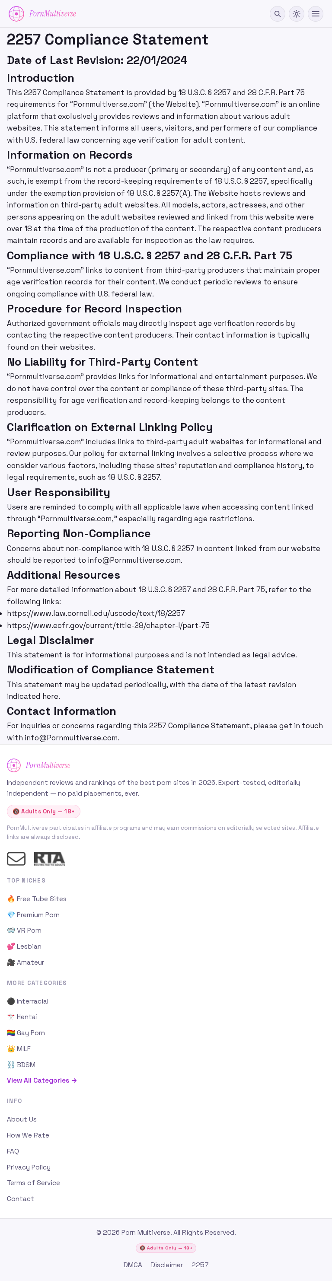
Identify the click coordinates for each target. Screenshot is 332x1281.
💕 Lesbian (24, 946)
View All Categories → (42, 1080)
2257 (200, 1265)
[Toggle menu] (315, 14)
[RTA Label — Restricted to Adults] (49, 859)
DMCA (133, 1265)
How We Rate (28, 1135)
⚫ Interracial (27, 1001)
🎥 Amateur (25, 962)
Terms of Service (33, 1183)
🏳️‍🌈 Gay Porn (26, 1033)
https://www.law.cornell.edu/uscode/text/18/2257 (96, 613)
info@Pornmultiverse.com (134, 560)
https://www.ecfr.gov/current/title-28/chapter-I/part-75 (108, 625)
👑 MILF (19, 1049)
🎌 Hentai (22, 1017)
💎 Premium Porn (33, 915)
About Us (22, 1119)
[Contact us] (16, 859)
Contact (20, 1199)
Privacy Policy (29, 1167)
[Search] (277, 14)
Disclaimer (167, 1265)
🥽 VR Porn (24, 930)
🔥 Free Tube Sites (37, 899)
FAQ (13, 1151)
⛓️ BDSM (21, 1065)
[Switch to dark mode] (296, 14)
